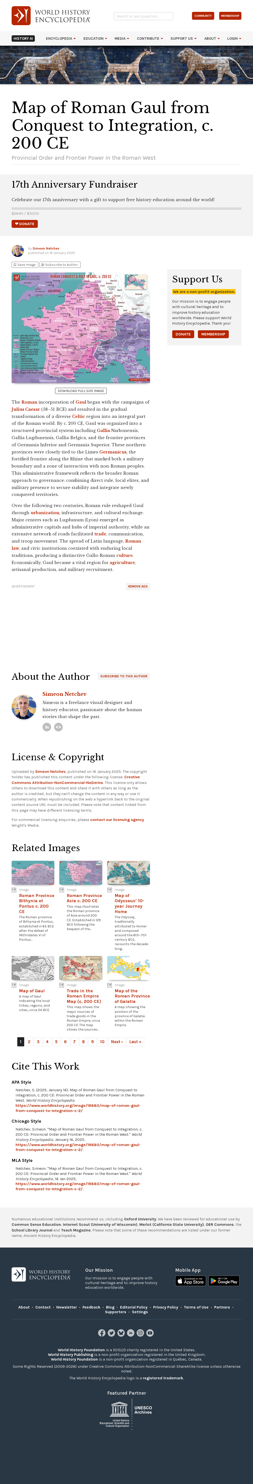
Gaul (81, 402)
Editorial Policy (134, 1307)
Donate (183, 334)
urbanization (45, 512)
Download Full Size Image (81, 391)
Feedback (91, 1307)
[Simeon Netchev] (46, 727)
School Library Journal (32, 1230)
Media (120, 38)
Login (232, 38)
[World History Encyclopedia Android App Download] (224, 1281)
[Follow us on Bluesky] (121, 1335)
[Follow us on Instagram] (141, 1335)
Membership (213, 334)
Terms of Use (196, 1307)
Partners (222, 1307)
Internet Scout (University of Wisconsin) (100, 1224)
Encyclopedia (59, 38)
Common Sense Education (36, 1224)
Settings (140, 1311)
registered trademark (163, 1378)
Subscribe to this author (124, 676)
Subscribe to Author (59, 264)
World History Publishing (70, 1354)
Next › (117, 1041)
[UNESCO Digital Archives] (126, 1413)
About (210, 38)
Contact (43, 1307)
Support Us (181, 38)
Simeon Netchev (46, 248)
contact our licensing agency (117, 819)
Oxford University (140, 1219)
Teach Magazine (76, 1230)
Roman (29, 402)
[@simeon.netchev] (58, 727)
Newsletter (66, 1307)
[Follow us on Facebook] (102, 1335)
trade (100, 533)
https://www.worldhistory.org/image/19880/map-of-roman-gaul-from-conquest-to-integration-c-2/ (78, 1108)
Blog (110, 1307)
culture (124, 555)
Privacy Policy (165, 1307)
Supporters (115, 1311)
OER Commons (220, 1224)
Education (94, 38)
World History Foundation (81, 1349)
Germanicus (112, 451)
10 (102, 1041)
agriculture (122, 562)
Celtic (78, 416)
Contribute (148, 38)
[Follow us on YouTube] (150, 1335)
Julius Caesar (26, 409)
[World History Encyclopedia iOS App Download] (190, 1281)
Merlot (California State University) (171, 1224)
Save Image (24, 264)
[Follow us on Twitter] (112, 1335)
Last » (135, 1041)
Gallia (103, 430)
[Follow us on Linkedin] (131, 1335)
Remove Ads (138, 586)
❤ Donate (24, 223)
